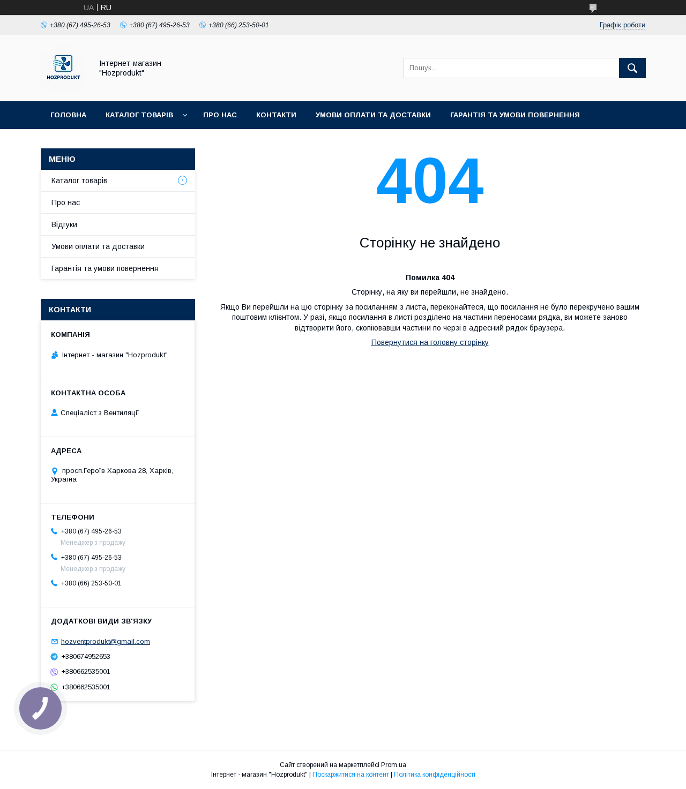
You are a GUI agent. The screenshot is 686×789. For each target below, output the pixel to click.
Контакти (276, 115)
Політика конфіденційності (434, 774)
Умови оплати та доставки (373, 115)
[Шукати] (632, 68)
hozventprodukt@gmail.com (105, 641)
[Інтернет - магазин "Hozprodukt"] (63, 87)
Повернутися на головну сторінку (430, 342)
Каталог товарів (139, 115)
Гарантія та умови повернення (515, 115)
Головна (68, 115)
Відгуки (64, 224)
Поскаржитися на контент (350, 774)
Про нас (220, 115)
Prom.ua (393, 765)
